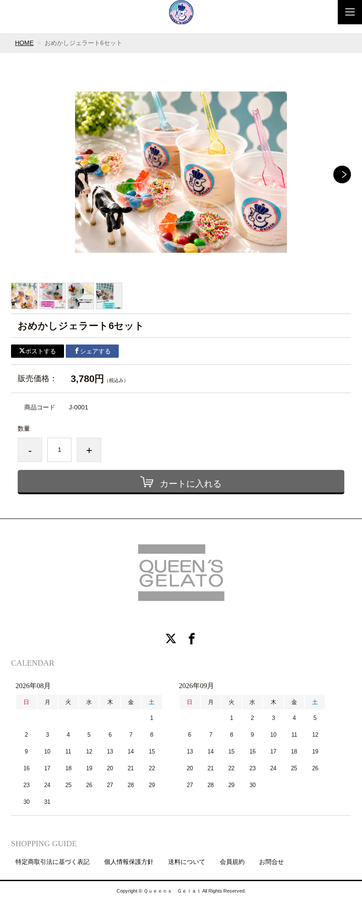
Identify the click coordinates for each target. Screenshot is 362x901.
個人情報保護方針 (129, 862)
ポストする (40, 351)
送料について (186, 862)
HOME (24, 42)
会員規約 (232, 862)
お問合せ (271, 862)
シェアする (95, 351)
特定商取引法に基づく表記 (52, 862)
